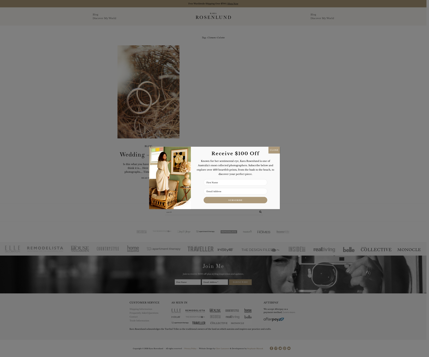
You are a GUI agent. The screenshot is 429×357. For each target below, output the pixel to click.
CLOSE (274, 150)
